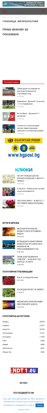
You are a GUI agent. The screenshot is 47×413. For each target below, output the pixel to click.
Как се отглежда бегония (27, 277)
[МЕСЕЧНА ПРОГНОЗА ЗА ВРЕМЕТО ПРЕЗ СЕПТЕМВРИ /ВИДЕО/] (9, 231)
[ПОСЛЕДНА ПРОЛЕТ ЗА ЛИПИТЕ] (9, 292)
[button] (4, 11)
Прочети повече (23, 409)
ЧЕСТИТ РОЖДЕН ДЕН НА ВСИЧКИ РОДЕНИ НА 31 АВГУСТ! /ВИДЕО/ (30, 178)
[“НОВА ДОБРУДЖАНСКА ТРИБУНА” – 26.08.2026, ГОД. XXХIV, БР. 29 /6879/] (9, 260)
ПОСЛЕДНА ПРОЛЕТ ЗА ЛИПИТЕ (30, 290)
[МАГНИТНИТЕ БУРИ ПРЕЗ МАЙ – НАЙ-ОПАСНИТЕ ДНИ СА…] (9, 304)
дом (4, 17)
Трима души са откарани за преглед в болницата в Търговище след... (28, 91)
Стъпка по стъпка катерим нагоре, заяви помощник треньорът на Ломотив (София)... (30, 128)
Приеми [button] (39, 405)
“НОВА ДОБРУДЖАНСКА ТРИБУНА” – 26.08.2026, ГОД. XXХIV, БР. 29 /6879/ (29, 259)
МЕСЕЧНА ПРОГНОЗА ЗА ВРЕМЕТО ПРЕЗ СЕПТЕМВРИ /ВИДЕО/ (29, 231)
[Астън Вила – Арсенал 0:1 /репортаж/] (9, 116)
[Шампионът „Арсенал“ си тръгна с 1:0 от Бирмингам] (9, 104)
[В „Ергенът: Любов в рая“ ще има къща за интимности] (9, 191)
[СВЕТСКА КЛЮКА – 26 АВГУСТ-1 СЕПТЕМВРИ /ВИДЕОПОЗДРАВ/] (9, 203)
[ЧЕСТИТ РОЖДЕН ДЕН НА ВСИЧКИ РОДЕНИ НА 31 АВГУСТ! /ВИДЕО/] (9, 179)
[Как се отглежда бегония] (9, 280)
